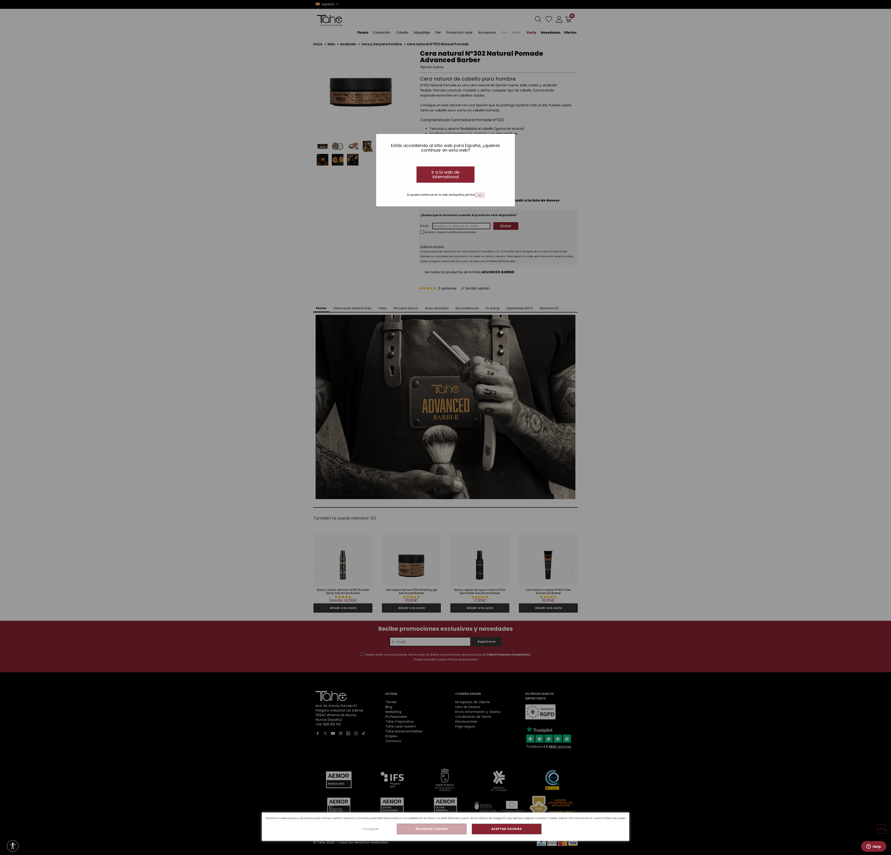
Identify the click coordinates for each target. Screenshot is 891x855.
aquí (480, 195)
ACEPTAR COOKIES (506, 829)
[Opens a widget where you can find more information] (873, 847)
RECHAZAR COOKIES (432, 829)
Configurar (370, 829)
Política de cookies (615, 818)
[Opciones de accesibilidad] (13, 846)
